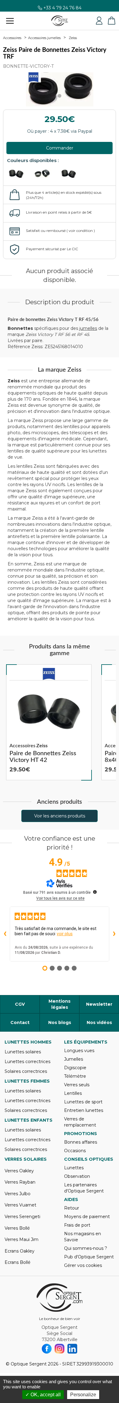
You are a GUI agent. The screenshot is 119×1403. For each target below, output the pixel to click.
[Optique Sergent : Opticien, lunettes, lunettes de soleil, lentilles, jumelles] (60, 21)
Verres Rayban (20, 1182)
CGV (20, 1004)
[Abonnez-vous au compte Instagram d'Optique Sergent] (59, 1349)
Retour (71, 1208)
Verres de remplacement (80, 1122)
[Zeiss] (49, 674)
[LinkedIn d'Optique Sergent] (72, 1349)
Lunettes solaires (23, 1052)
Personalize (83, 1394)
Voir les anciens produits (59, 816)
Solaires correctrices (26, 1071)
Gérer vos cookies (83, 1265)
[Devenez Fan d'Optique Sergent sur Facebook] (47, 1349)
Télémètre (75, 1076)
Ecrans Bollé (18, 1262)
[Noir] (72, 173)
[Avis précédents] (5, 934)
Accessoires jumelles (44, 38)
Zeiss (73, 37)
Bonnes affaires (80, 1142)
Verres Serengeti (22, 1216)
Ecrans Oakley (19, 1251)
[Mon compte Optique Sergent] (99, 21)
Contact (20, 1022)
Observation (77, 1176)
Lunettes (74, 1167)
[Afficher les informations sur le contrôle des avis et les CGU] (94, 891)
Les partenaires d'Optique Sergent (84, 1188)
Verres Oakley (19, 1171)
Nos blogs (59, 1022)
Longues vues (79, 1050)
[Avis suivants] (114, 934)
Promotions (80, 1133)
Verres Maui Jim (21, 1239)
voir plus (65, 933)
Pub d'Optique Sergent (89, 1257)
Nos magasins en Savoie (82, 1237)
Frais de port (77, 1225)
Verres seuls (76, 1084)
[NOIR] (45, 173)
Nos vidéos (99, 1022)
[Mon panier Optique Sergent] (111, 21)
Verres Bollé (17, 1228)
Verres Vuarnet (20, 1205)
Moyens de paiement (87, 1216)
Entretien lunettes (83, 1110)
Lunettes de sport (83, 1102)
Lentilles (73, 1093)
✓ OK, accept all (43, 1394)
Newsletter (99, 1004)
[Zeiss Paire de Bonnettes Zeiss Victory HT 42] (49, 722)
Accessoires (12, 38)
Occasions (75, 1150)
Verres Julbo (18, 1193)
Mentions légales (59, 1004)
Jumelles (73, 1059)
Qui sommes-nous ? (85, 1248)
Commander (59, 148)
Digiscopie (75, 1067)
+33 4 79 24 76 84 (62, 10)
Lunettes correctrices (27, 1061)
